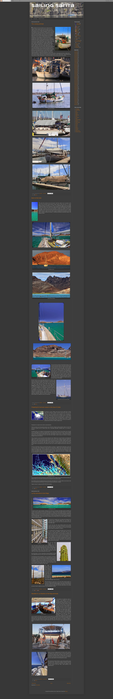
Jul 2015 (75, 74)
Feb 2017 (76, 56)
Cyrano (76, 124)
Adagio (76, 113)
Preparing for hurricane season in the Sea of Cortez (46, 407)
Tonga (76, 44)
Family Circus (77, 130)
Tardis (76, 116)
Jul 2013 (75, 90)
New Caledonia (77, 40)
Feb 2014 (76, 86)
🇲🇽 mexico (35, 488)
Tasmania (76, 43)
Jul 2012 (75, 102)
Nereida (76, 123)
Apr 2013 (75, 93)
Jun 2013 (75, 91)
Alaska (76, 34)
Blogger (66, 691)
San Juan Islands (78, 41)
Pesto (76, 111)
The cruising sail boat (37, 24)
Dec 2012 (76, 96)
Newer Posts (34, 683)
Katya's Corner (41, 18)
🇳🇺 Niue (76, 30)
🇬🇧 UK (76, 27)
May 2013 (76, 92)
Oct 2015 (75, 72)
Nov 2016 (76, 57)
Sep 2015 (76, 73)
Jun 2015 (75, 75)
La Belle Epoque (78, 119)
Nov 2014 (76, 81)
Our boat (35, 18)
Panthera (76, 128)
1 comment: (44, 193)
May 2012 (76, 104)
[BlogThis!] (49, 193)
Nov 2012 (76, 97)
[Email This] (48, 193)
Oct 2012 (75, 98)
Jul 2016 (75, 62)
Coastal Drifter (77, 110)
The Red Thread (78, 131)
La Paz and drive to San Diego (40, 493)
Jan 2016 (75, 69)
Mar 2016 (76, 67)
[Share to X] (50, 193)
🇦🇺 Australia (77, 23)
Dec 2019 (76, 55)
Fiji (75, 39)
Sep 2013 (76, 87)
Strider (76, 118)
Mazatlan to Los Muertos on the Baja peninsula (44, 593)
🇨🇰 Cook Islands (78, 24)
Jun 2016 (75, 63)
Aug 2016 (76, 61)
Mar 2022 (76, 51)
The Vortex (77, 117)
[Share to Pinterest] (52, 193)
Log (31, 18)
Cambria (76, 129)
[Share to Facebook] (51, 193)
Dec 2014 (76, 80)
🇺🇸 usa (39, 590)
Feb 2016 (76, 68)
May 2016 (76, 64)
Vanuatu (76, 46)
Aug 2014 (76, 84)
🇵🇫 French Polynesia (77, 32)
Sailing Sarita (53, 6)
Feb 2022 (76, 52)
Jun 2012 (75, 103)
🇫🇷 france (76, 26)
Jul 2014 (75, 85)
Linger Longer (77, 122)
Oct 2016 (75, 58)
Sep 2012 (76, 99)
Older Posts (69, 683)
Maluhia (76, 112)
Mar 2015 (76, 78)
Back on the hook (36, 198)
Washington (77, 47)
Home (51, 683)
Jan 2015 (75, 79)
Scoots (76, 125)
